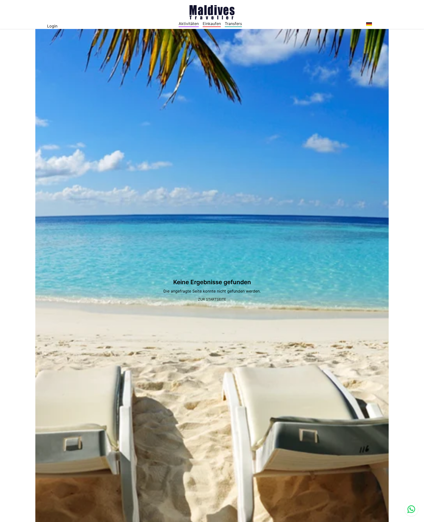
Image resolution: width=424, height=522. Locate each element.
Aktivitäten (189, 23)
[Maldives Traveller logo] (212, 12)
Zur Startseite (212, 299)
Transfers (233, 23)
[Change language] (369, 24)
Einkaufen (212, 23)
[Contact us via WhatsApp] (411, 509)
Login (52, 26)
